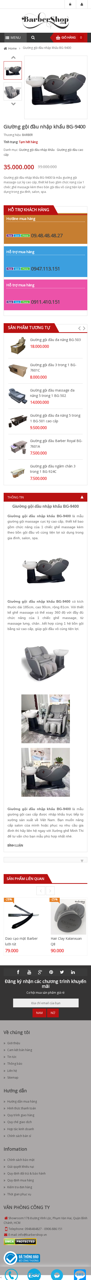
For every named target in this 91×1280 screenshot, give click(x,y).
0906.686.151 (53, 1229)
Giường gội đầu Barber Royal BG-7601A (56, 443)
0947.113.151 (45, 268)
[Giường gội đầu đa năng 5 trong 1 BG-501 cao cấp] (18, 421)
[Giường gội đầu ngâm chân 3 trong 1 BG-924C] (18, 472)
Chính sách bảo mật (20, 1160)
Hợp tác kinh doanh (20, 1129)
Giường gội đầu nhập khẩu (37, 150)
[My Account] (81, 4)
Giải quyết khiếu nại (20, 1167)
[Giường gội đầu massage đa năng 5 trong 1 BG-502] (18, 396)
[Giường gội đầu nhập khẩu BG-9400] (13, 70)
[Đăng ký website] (22, 1258)
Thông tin (16, 497)
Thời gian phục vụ (19, 1194)
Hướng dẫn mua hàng (22, 1101)
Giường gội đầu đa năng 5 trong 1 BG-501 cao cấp (55, 418)
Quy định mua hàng (20, 1180)
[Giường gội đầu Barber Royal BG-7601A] (18, 446)
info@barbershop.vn (32, 1235)
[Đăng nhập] (70, 4)
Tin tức (12, 1057)
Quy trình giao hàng (20, 1115)
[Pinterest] (51, 972)
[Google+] (40, 972)
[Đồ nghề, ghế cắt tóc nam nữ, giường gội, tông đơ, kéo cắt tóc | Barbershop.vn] (45, 20)
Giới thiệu (13, 1043)
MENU (15, 37)
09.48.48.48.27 (47, 235)
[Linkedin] (73, 972)
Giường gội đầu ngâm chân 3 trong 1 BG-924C (52, 469)
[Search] (33, 37)
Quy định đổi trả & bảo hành (26, 1173)
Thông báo (14, 1064)
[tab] (45, 497)
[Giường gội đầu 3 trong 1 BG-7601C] (18, 370)
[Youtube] (29, 972)
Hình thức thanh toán (21, 1108)
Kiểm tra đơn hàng (19, 1187)
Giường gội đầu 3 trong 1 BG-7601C (53, 367)
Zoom (81, 113)
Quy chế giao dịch (19, 1122)
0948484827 (33, 1229)
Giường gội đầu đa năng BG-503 (55, 339)
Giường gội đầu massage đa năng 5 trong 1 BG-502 (52, 393)
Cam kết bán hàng (19, 1050)
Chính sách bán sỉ (19, 1136)
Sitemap (12, 1077)
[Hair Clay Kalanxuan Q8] (68, 917)
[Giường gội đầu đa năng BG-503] (18, 345)
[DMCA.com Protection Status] (20, 1241)
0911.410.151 (45, 302)
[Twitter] (62, 972)
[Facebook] (18, 972)
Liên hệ (12, 1071)
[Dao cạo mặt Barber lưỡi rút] (23, 917)
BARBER (27, 135)
